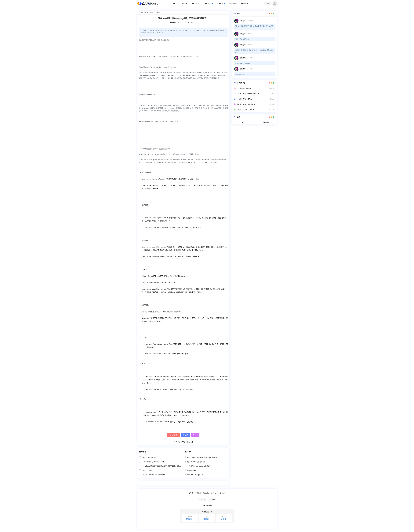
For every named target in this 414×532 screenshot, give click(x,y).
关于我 (191, 493)
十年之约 (266, 122)
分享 (195, 435)
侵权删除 (222, 493)
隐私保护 (206, 493)
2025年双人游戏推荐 (150, 457)
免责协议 (198, 493)
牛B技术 (150, 12)
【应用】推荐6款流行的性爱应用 (248, 93)
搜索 (268, 3)
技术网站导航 (191, 470)
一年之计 (243, 122)
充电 (185, 435)
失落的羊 (173, 22)
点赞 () (173, 435)
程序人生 (195, 3)
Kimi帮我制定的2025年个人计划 (153, 462)
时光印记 (232, 3)
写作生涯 (207, 3)
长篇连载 (220, 3)
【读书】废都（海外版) (244, 99)
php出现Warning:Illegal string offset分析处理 (202, 457)
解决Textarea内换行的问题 (196, 462)
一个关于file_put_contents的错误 (198, 466)
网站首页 (144, 12)
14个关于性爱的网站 (244, 88)
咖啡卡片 (184, 3)
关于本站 (244, 3)
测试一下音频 (147, 470)
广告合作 (214, 493)
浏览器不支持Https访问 (195, 475)
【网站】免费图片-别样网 (245, 109)
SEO (175, 442)
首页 (175, 3)
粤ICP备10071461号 (207, 505)
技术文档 (182, 442)
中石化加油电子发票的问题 (246, 104)
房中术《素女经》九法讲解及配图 (154, 475)
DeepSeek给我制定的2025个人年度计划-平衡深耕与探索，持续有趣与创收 (168, 466)
